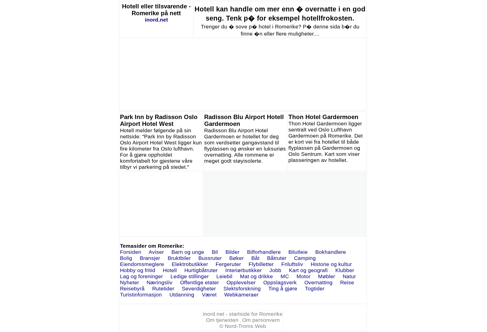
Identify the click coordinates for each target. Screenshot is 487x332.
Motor (303, 276)
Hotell (170, 270)
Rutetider (163, 288)
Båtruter (276, 258)
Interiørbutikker (243, 270)
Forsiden (130, 252)
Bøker (236, 258)
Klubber (344, 270)
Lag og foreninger (141, 276)
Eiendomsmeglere (142, 264)
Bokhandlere (330, 252)
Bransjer (150, 258)
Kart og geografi (308, 270)
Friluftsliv (292, 264)
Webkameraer (241, 294)
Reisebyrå (132, 288)
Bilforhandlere (264, 252)
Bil (215, 252)
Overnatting (318, 282)
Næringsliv (159, 282)
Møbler (326, 276)
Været (209, 294)
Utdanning (181, 294)
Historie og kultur (331, 264)
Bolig (126, 258)
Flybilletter (261, 264)
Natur (349, 276)
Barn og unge (187, 252)
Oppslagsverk (280, 282)
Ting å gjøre (282, 288)
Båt (255, 258)
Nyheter (129, 282)
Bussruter (210, 258)
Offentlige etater (199, 282)
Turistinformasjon (141, 294)
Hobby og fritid (137, 270)
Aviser (156, 252)
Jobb (275, 270)
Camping (305, 258)
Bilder (232, 252)
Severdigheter (199, 288)
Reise (347, 282)
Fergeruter (228, 264)
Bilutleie (298, 252)
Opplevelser (241, 282)
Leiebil (224, 276)
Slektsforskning (242, 288)
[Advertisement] (243, 74)
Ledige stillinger (189, 276)
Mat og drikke (256, 276)
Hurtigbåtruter (201, 270)
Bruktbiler (179, 258)
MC (285, 276)
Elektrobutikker (190, 264)
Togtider (314, 288)
